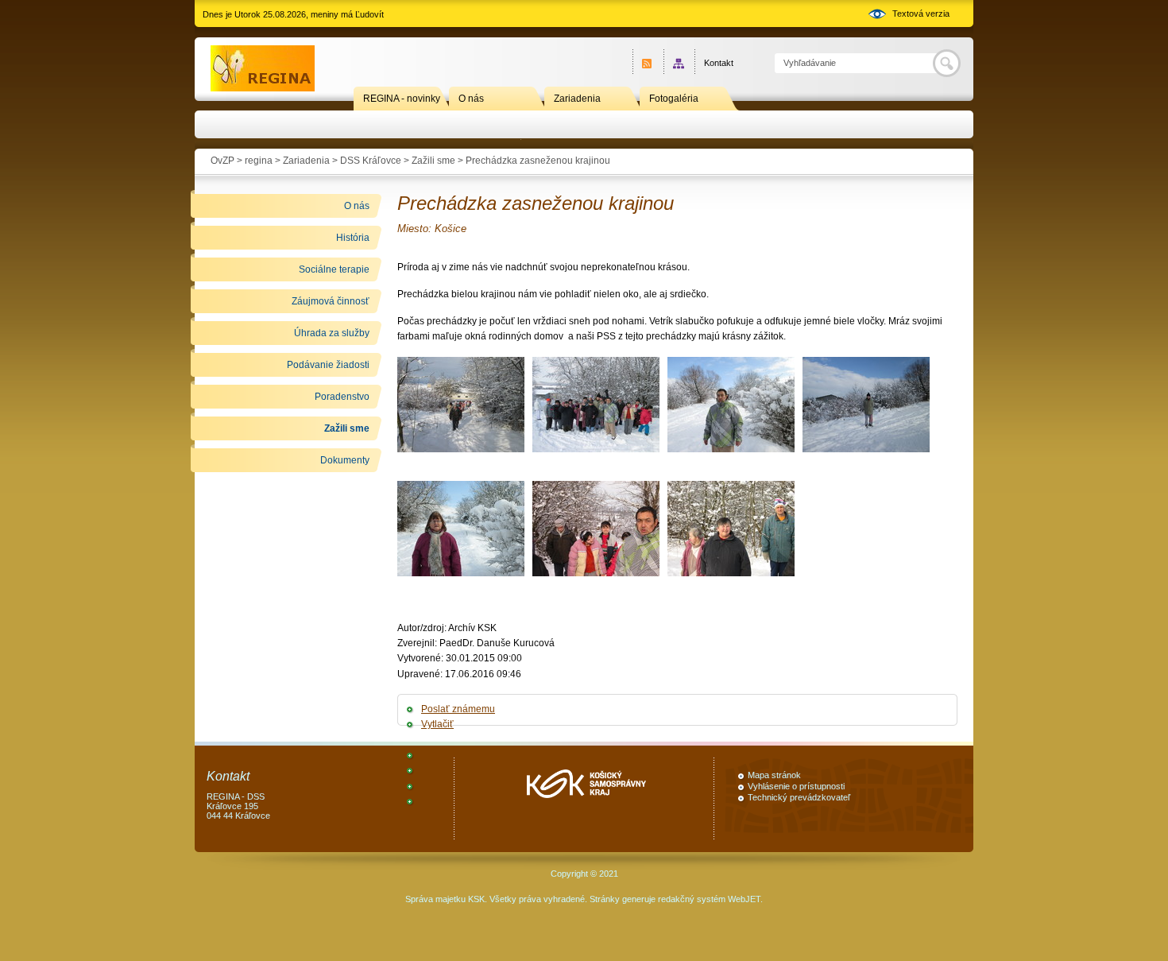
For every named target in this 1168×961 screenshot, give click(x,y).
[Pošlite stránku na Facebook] (422, 755)
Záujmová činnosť (330, 301)
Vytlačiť (437, 724)
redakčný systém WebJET (709, 899)
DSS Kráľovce (370, 160)
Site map (679, 63)
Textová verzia (920, 13)
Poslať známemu (458, 709)
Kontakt (718, 63)
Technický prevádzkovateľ (799, 797)
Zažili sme (433, 160)
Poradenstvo (342, 396)
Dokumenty (344, 460)
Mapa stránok (774, 775)
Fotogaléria (673, 98)
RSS (648, 63)
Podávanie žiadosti (328, 364)
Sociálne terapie (334, 269)
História (352, 237)
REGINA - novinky (401, 98)
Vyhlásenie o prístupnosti (796, 786)
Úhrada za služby (331, 333)
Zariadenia (577, 98)
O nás (471, 98)
